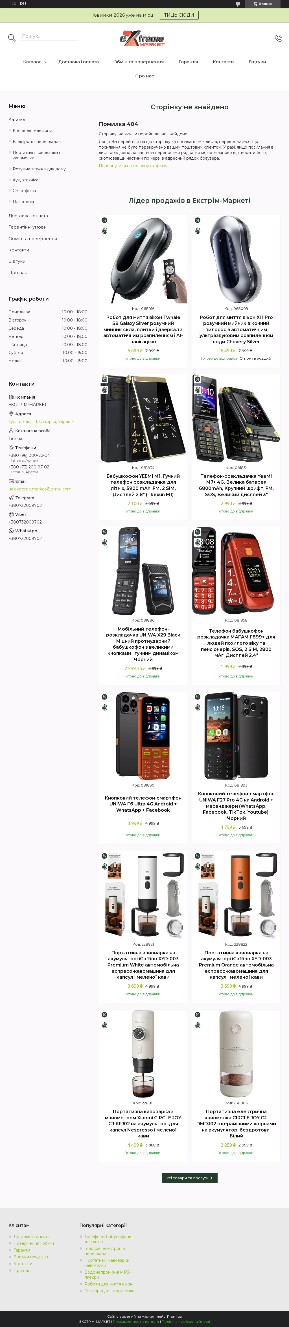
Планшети (23, 201)
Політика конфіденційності (186, 1321)
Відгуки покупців (31, 1256)
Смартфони (24, 190)
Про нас (144, 76)
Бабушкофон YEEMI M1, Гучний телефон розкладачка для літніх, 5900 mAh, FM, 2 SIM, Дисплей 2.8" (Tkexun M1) (143, 485)
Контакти (223, 61)
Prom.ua (174, 1316)
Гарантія (188, 61)
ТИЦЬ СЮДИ (179, 15)
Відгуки (257, 61)
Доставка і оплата (78, 61)
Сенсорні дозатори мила (109, 1290)
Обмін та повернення (138, 61)
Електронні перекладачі (37, 141)
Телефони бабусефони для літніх (108, 1239)
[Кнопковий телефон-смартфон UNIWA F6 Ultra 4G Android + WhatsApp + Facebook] (143, 736)
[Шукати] (12, 38)
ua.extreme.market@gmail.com (39, 489)
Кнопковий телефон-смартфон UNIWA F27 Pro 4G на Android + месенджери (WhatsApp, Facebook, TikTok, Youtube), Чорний (236, 806)
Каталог (32, 61)
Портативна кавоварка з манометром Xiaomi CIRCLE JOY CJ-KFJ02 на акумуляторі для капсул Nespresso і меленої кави (143, 1124)
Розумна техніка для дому (39, 168)
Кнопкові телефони (32, 130)
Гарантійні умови (27, 227)
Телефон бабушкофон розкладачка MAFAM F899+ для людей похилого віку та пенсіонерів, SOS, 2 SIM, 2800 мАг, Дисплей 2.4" (236, 643)
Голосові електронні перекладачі (104, 1251)
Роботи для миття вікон (108, 1284)
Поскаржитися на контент (136, 1321)
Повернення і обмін (34, 1243)
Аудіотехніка (25, 180)
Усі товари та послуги (188, 1178)
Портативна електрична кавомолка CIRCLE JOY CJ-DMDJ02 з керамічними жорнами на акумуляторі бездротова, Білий (236, 1124)
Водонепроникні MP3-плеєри (107, 1275)
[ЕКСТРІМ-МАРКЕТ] (142, 38)
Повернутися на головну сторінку (133, 165)
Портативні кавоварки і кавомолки (36, 155)
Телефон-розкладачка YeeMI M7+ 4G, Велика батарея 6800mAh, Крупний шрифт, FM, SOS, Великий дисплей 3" (236, 485)
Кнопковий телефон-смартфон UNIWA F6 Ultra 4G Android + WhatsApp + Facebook (143, 804)
